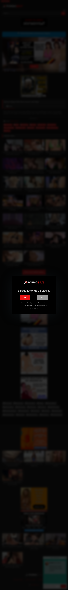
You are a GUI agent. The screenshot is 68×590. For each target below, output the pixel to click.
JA (25, 297)
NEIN (42, 297)
